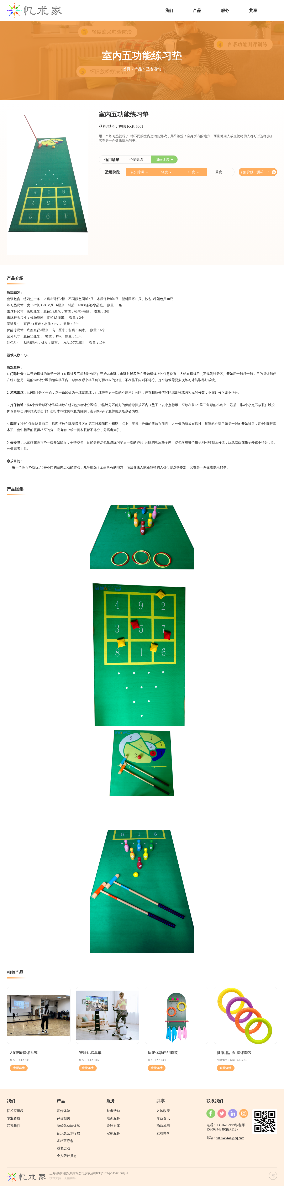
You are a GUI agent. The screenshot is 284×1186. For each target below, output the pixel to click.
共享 (253, 10)
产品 (197, 10)
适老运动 (153, 69)
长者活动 (113, 1111)
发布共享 (163, 1133)
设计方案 (113, 1126)
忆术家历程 (15, 1111)
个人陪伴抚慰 (67, 1156)
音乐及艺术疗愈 (68, 1133)
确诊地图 (163, 1126)
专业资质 (13, 1118)
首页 (126, 69)
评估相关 (63, 1118)
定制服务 (113, 1133)
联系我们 (13, 1126)
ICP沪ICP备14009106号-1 (112, 1173)
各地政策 (163, 1111)
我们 (169, 10)
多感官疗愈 (65, 1141)
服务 (225, 10)
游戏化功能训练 (68, 1126)
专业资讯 (163, 1118)
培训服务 (113, 1118)
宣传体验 (63, 1111)
